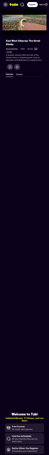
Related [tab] (9, 74)
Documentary (12, 49)
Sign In (42, 4)
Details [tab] (19, 74)
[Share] (17, 67)
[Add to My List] (10, 67)
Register (32, 4)
